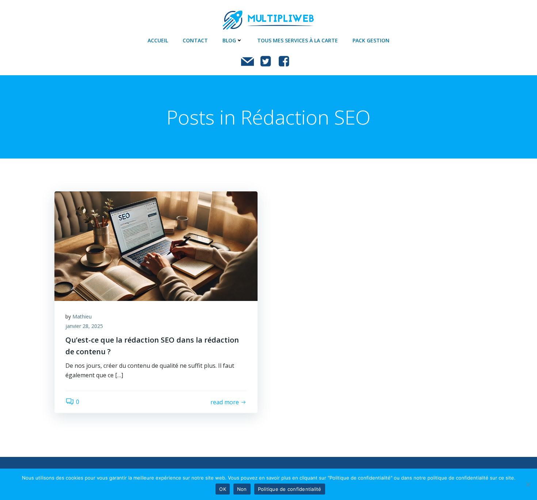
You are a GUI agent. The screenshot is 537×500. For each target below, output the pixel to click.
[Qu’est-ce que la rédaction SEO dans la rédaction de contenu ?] (156, 245)
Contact (195, 40)
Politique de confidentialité (289, 489)
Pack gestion (371, 40)
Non (242, 489)
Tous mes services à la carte (297, 40)
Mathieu (82, 316)
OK (222, 489)
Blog (229, 40)
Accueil (158, 40)
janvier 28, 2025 (84, 325)
